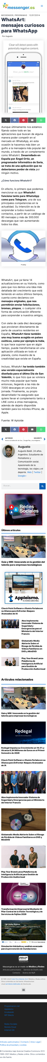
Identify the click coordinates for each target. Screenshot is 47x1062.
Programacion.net (12, 1006)
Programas (21, 15)
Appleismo (8, 1009)
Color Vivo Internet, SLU (19, 979)
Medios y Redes (36, 966)
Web (29, 472)
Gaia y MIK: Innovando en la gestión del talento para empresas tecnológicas (20, 714)
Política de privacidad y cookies (13, 1045)
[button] (23, 990)
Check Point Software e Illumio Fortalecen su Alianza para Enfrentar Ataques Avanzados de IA (22, 611)
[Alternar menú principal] (41, 6)
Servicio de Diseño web (33, 970)
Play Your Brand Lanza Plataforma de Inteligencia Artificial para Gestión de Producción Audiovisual (33, 663)
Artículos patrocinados (12, 970)
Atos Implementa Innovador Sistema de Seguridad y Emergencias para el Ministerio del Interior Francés (32, 627)
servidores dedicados (13, 984)
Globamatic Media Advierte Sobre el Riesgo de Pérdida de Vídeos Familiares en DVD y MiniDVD (32, 645)
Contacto (16, 973)
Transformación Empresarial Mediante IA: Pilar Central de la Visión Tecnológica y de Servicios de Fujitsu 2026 (22, 912)
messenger (7, 15)
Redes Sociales (10, 1024)
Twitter (37, 472)
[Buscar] (42, 486)
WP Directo (9, 1015)
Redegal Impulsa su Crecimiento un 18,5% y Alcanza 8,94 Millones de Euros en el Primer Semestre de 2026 (23, 750)
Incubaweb (9, 1012)
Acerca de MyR (29, 973)
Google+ (22, 476)
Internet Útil (9, 1030)
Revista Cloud (10, 1027)
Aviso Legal (35, 1042)
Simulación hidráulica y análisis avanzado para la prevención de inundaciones (21, 947)
